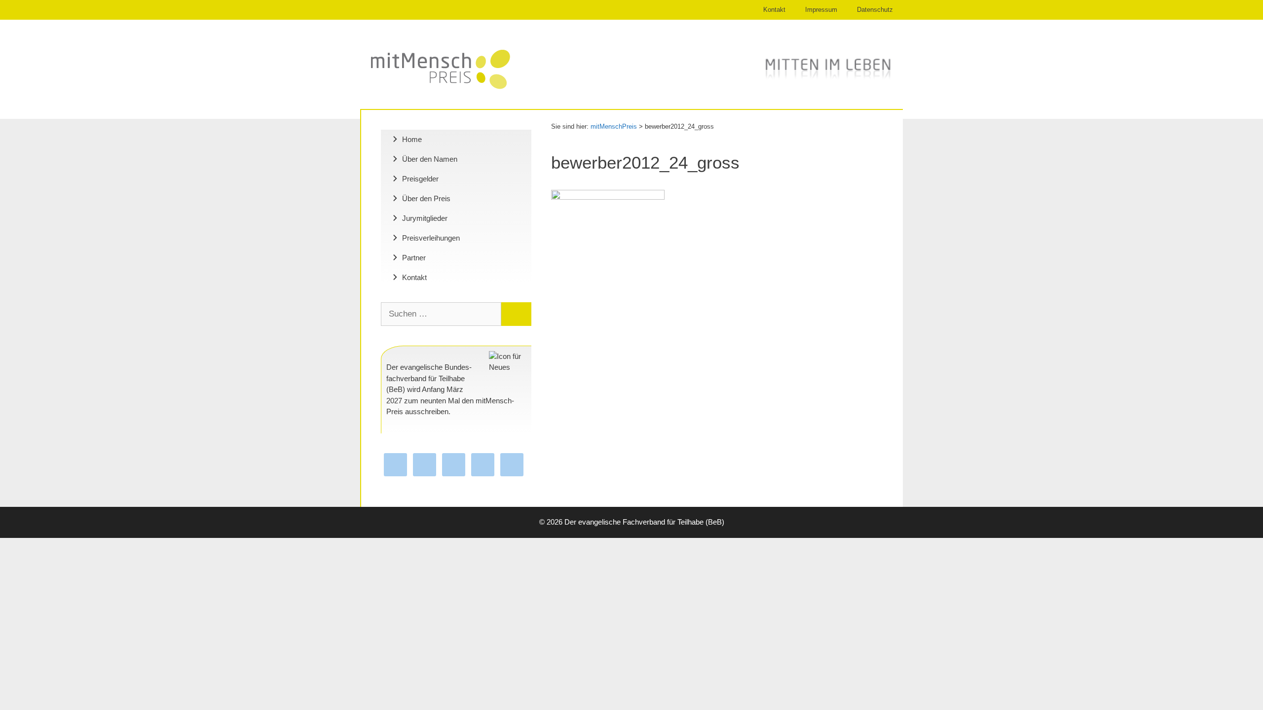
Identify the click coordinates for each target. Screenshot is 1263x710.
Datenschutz (875, 9)
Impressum (821, 9)
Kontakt (774, 9)
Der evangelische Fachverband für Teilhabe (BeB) (644, 522)
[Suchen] (516, 314)
